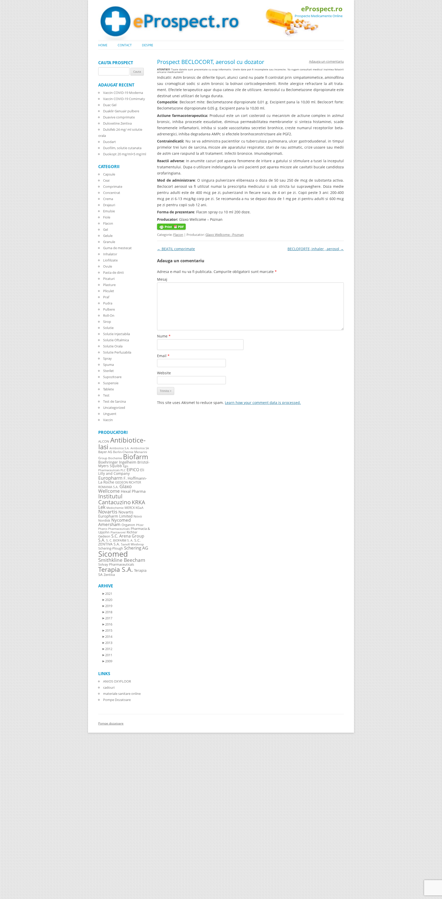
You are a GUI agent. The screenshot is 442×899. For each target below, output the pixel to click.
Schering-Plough (110, 548)
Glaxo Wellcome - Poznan (224, 234)
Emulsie (109, 211)
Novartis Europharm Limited (115, 514)
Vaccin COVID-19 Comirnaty (124, 98)
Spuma (108, 364)
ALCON (103, 441)
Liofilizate (110, 260)
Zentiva (109, 574)
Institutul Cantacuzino (114, 499)
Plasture (109, 284)
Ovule (107, 266)
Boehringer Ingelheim (117, 462)
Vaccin (108, 420)
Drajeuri (109, 205)
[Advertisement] (15, 821)
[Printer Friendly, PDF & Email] (171, 228)
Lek (101, 507)
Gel (105, 229)
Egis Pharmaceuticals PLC (113, 468)
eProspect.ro (321, 8)
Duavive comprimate (119, 117)
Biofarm (135, 456)
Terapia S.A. (115, 569)
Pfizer (139, 525)
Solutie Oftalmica (116, 340)
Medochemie (115, 508)
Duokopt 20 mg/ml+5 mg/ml (124, 154)
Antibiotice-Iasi (122, 443)
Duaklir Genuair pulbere (121, 111)
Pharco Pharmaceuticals (114, 529)
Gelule (108, 235)
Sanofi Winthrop (132, 544)
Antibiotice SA (139, 448)
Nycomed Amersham (114, 522)
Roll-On (108, 315)
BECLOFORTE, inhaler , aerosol (316, 248)
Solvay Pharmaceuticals (116, 564)
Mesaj (162, 279)
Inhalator (110, 254)
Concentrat (111, 192)
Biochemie (115, 458)
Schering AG (136, 548)
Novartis (107, 511)
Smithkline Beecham (121, 560)
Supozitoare (112, 377)
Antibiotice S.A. (119, 448)
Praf (106, 297)
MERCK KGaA (134, 508)
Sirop (107, 321)
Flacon (178, 234)
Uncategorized (114, 407)
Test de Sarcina (114, 401)
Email (163, 355)
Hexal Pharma (133, 491)
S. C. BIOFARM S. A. (119, 540)
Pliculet (108, 291)
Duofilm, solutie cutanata (122, 148)
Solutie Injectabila (116, 334)
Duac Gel (109, 105)
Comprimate (112, 186)
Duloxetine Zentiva (117, 123)
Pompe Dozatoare (117, 699)
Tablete (108, 389)
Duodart (109, 141)
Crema (108, 198)
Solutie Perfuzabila (117, 352)
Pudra (107, 303)
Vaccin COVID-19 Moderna (123, 92)
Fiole (106, 217)
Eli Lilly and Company (121, 471)
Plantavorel (118, 532)
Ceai (106, 180)
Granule (109, 241)
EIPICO (133, 470)
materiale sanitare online (122, 693)
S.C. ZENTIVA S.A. (119, 542)
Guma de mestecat (117, 248)
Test (106, 395)
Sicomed (113, 554)
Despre (147, 45)
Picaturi (109, 278)
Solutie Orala (113, 346)
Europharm (110, 478)
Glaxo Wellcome (115, 488)
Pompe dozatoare (111, 723)
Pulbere (109, 309)
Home (102, 45)
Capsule (109, 174)
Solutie (108, 327)
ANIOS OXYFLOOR (117, 681)
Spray (107, 358)
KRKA (138, 502)
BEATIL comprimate (176, 248)
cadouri (109, 687)
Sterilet (108, 370)
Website (164, 372)
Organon (128, 525)
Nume (164, 336)
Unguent (109, 413)
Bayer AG (105, 452)
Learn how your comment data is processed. (263, 402)
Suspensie (110, 383)
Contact (125, 45)
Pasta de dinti (113, 272)
